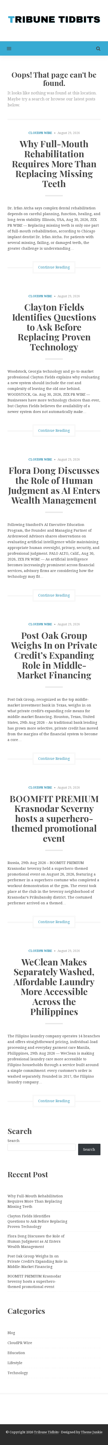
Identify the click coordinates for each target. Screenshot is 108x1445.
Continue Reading (54, 267)
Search (14, 1141)
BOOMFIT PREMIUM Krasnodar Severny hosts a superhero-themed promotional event (54, 818)
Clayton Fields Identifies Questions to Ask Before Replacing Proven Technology (54, 326)
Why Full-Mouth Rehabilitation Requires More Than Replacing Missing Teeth (54, 163)
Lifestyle (15, 1363)
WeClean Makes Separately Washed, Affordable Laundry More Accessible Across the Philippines (54, 986)
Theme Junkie (91, 1432)
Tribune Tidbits (46, 1432)
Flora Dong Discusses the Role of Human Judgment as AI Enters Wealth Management (54, 485)
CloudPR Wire (40, 133)
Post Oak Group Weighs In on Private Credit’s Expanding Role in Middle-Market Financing (54, 655)
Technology (18, 1373)
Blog (11, 1333)
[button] (5, 48)
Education (16, 1353)
